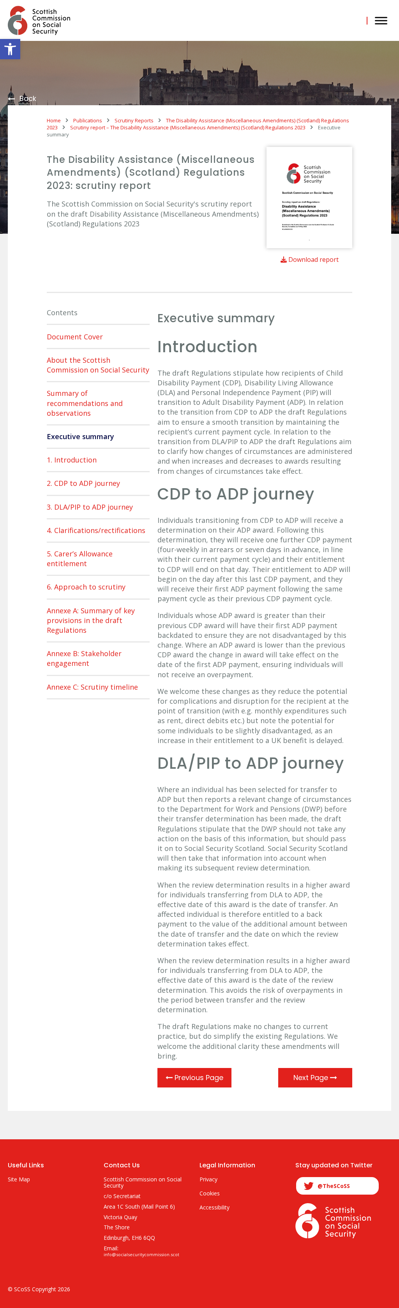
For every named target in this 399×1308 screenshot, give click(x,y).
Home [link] (54, 120)
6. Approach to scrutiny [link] (86, 586)
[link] (10, 49)
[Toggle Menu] (381, 20)
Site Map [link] (19, 1179)
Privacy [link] (208, 1179)
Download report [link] (313, 259)
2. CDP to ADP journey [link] (83, 483)
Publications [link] (87, 120)
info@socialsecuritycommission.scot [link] (141, 1254)
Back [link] (27, 99)
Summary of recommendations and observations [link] (85, 402)
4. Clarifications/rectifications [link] (96, 530)
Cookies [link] (210, 1193)
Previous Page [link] (198, 1077)
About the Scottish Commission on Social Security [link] (98, 364)
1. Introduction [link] (72, 459)
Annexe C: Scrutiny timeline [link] (92, 687)
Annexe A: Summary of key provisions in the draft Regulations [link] (91, 620)
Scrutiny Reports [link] (134, 120)
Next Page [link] (311, 1077)
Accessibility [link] (215, 1207)
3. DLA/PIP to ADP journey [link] (90, 507)
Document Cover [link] (75, 336)
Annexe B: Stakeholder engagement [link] (84, 658)
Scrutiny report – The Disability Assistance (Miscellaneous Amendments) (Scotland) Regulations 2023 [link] (187, 127)
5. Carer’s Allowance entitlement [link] (80, 558)
